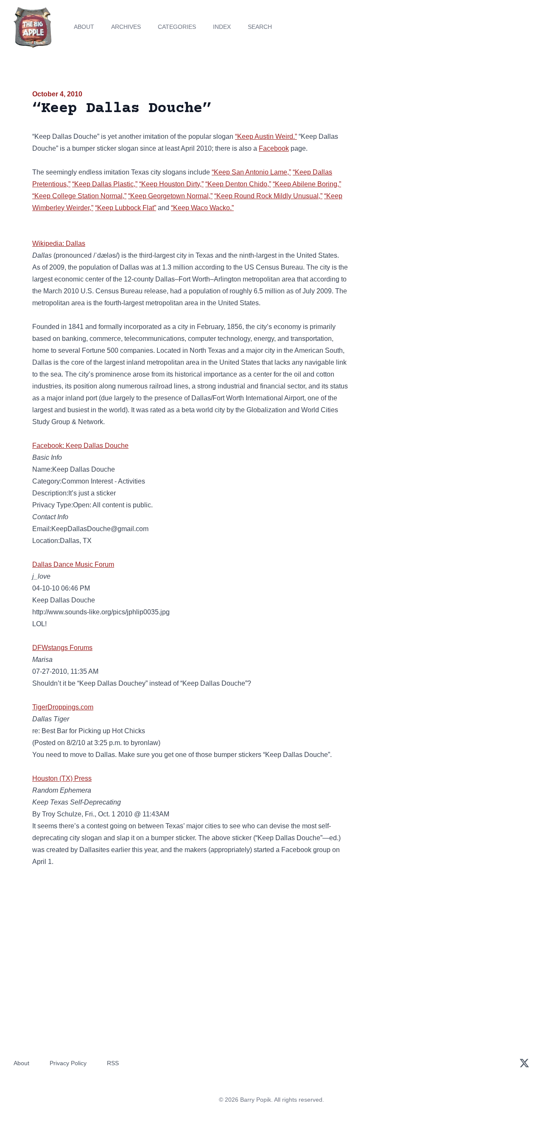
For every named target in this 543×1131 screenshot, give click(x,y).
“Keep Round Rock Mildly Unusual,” (268, 196)
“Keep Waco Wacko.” (202, 207)
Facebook (274, 148)
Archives (126, 26)
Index (222, 26)
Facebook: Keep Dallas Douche (80, 445)
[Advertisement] (434, 154)
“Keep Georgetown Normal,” (170, 196)
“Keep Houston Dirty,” (171, 184)
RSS (113, 1063)
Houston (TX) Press (62, 778)
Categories (177, 26)
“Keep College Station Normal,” (79, 196)
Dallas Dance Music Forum (73, 564)
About (84, 26)
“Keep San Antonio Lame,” (251, 172)
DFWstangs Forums (62, 647)
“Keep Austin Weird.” (266, 136)
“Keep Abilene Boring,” (307, 184)
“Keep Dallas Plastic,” (104, 184)
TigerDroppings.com (62, 707)
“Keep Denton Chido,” (238, 184)
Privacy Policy (68, 1063)
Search (260, 26)
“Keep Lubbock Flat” (125, 207)
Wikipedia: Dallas (58, 243)
